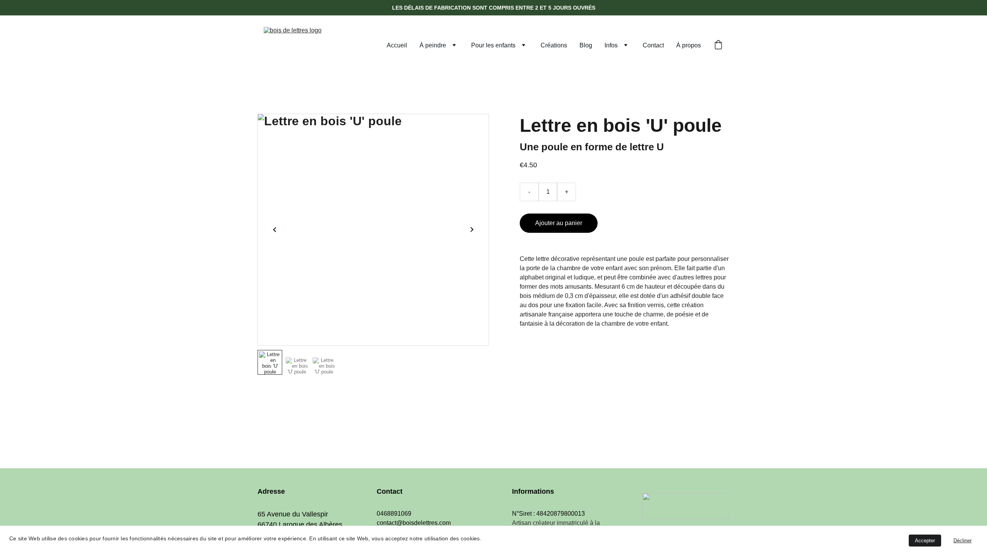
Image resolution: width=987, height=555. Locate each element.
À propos (688, 45)
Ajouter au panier (558, 223)
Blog (585, 45)
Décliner (962, 540)
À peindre (432, 45)
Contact (653, 45)
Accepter (925, 540)
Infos (611, 45)
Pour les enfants (493, 45)
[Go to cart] (718, 45)
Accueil (397, 45)
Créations (554, 45)
